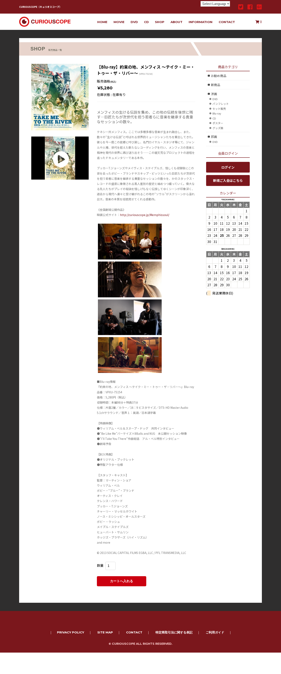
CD (146, 22)
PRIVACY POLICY (70, 632)
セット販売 (219, 109)
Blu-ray (216, 113)
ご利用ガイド (215, 632)
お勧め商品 (218, 76)
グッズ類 (217, 128)
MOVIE (119, 22)
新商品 (215, 85)
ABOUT (176, 22)
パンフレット (220, 104)
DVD (134, 22)
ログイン (228, 167)
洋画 (214, 94)
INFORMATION (200, 22)
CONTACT (227, 22)
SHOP (159, 22)
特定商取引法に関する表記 (174, 632)
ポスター (217, 123)
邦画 (214, 136)
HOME (102, 22)
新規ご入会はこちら (228, 180)
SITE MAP (105, 632)
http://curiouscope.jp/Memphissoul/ (144, 215)
